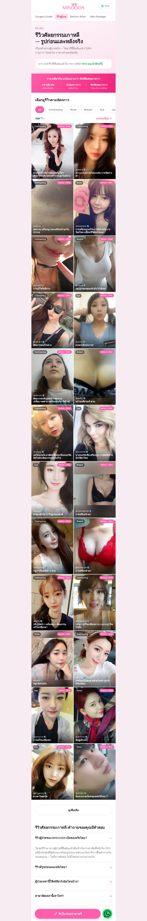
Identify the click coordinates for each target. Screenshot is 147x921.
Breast (88, 109)
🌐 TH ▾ (105, 5)
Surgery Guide (43, 16)
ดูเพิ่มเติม (73, 810)
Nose (73, 109)
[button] (73, 840)
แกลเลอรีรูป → (104, 118)
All (39, 109)
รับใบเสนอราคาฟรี (70, 914)
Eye (102, 109)
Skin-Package (98, 16)
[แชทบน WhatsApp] (107, 914)
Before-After (78, 16)
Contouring (56, 109)
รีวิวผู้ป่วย (61, 16)
